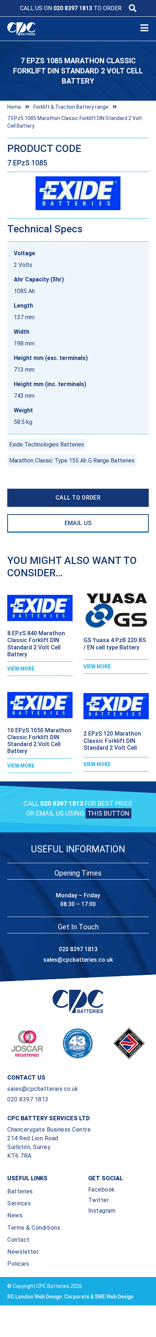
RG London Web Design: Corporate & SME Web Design (70, 1297)
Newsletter (22, 1251)
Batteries (20, 1191)
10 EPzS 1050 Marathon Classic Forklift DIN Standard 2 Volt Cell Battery (39, 741)
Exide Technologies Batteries (46, 444)
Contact (18, 1239)
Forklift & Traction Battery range (70, 107)
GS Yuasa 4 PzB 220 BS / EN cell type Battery (114, 644)
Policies (18, 1263)
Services (19, 1203)
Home (14, 107)
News (14, 1215)
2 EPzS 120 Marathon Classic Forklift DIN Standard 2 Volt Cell (112, 740)
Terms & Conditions (33, 1227)
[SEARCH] (132, 8)
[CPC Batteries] (28, 28)
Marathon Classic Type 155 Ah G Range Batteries (72, 460)
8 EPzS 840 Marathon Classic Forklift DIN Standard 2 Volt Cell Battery (36, 644)
